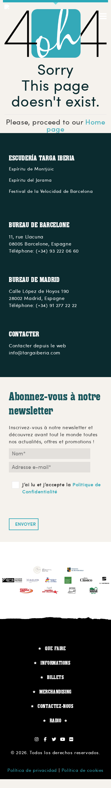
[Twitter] (54, 739)
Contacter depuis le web (37, 346)
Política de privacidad (32, 770)
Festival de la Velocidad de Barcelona (51, 191)
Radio (56, 720)
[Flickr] (71, 739)
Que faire (55, 648)
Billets (55, 677)
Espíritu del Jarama (30, 180)
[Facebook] (45, 739)
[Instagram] (37, 739)
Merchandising (55, 691)
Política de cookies (83, 770)
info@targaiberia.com (34, 353)
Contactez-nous (55, 706)
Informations (55, 663)
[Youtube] (62, 739)
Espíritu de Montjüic (31, 169)
